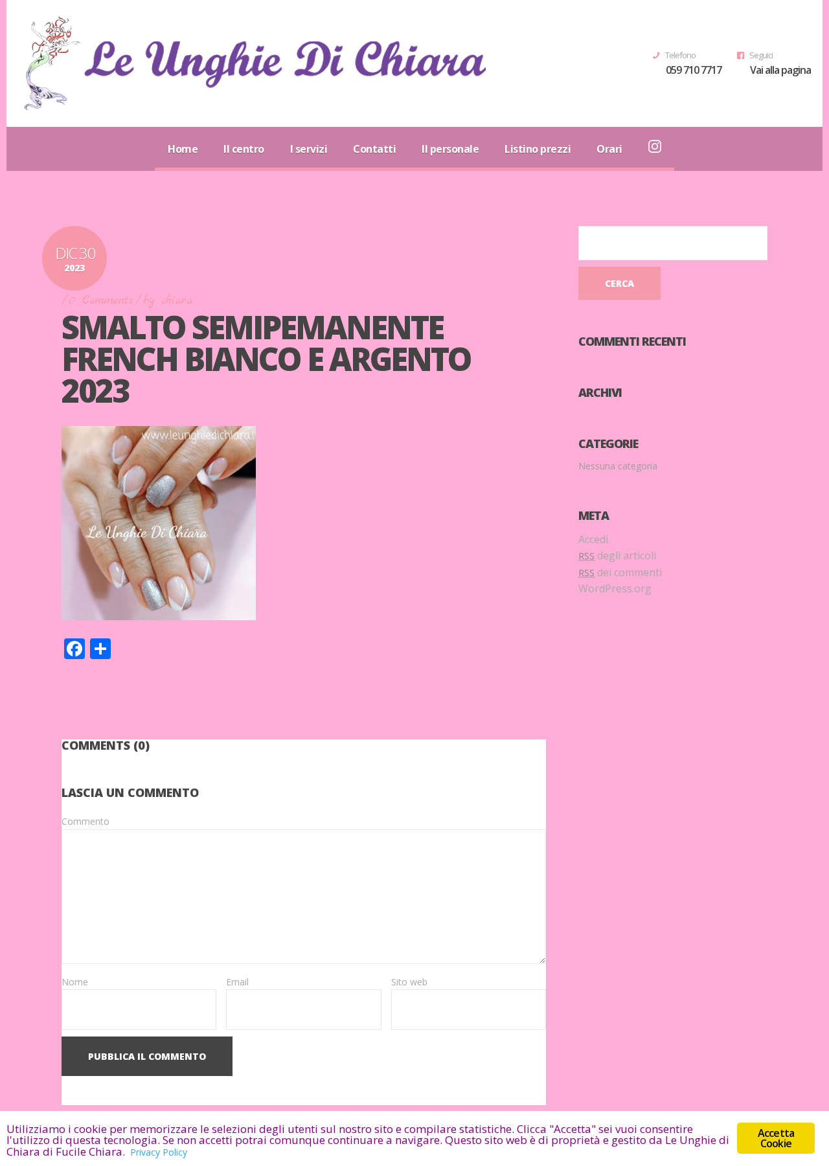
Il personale (450, 149)
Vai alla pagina (780, 70)
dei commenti (620, 572)
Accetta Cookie (776, 1138)
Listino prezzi (538, 149)
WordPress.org (615, 588)
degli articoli (617, 555)
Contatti (374, 149)
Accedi (593, 539)
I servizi (309, 149)
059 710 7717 (693, 70)
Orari (609, 149)
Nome (75, 982)
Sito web (409, 982)
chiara (176, 301)
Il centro (243, 149)
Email (237, 982)
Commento (85, 821)
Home (183, 149)
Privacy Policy (158, 1152)
